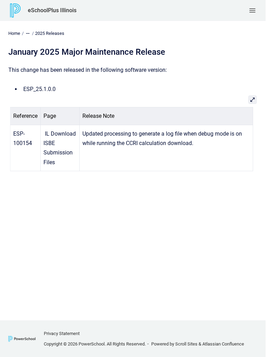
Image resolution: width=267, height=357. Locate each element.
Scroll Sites (186, 344)
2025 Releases (49, 33)
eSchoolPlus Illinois (52, 10)
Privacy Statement (62, 333)
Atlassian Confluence (223, 344)
